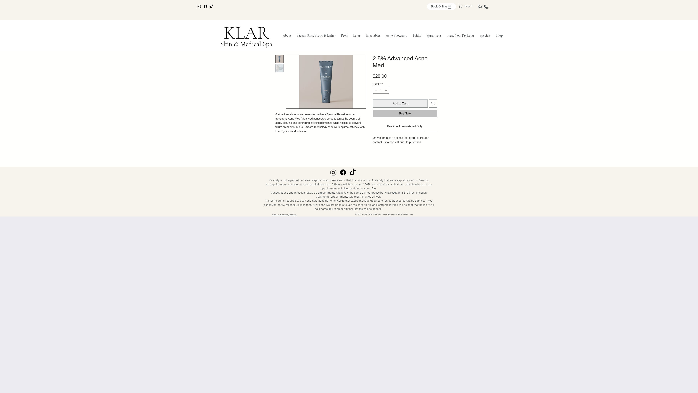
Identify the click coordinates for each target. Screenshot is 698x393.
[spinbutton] (381, 90)
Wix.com (408, 214)
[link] (464, 6)
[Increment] (386, 90)
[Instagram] (199, 6)
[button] (287, 35)
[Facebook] (205, 6)
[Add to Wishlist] (433, 104)
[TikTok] (211, 6)
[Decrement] (375, 90)
